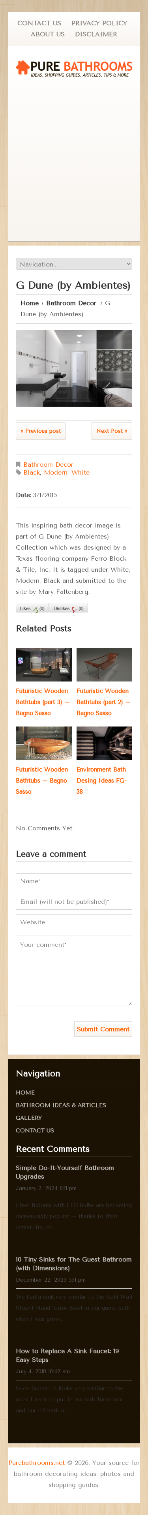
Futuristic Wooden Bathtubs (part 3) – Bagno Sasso (43, 702)
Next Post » (111, 431)
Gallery (29, 1118)
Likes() (32, 608)
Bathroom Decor (71, 303)
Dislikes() (68, 608)
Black (31, 472)
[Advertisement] (74, 159)
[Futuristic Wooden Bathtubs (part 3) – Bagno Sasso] (43, 664)
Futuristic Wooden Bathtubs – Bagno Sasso (42, 780)
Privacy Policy (99, 23)
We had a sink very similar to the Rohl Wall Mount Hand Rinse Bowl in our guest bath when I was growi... (74, 1307)
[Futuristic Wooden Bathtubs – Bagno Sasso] (43, 743)
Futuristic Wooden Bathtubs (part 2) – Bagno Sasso (104, 702)
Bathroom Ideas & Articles (61, 1105)
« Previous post (41, 431)
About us (48, 34)
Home (30, 303)
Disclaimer (96, 34)
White (80, 472)
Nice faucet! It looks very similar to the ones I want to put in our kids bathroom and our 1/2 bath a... (69, 1399)
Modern (55, 472)
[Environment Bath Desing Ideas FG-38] (104, 743)
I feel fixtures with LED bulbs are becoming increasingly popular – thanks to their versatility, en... (74, 1216)
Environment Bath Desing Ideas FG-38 (102, 780)
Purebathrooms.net (36, 1462)
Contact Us (39, 23)
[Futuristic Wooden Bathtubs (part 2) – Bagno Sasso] (104, 664)
